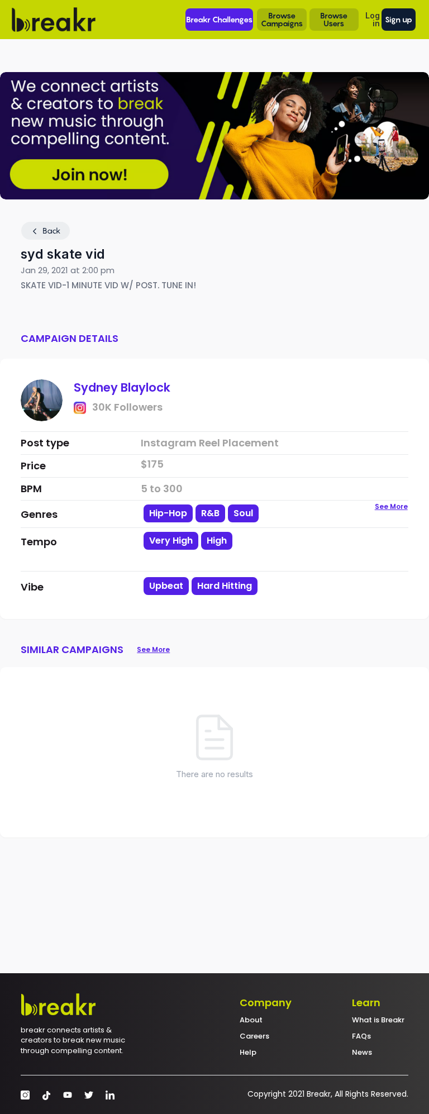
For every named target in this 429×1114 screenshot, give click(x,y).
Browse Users (333, 19)
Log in (372, 19)
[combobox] (211, 550)
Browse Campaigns (282, 19)
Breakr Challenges (219, 19)
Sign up (398, 19)
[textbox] (211, 559)
